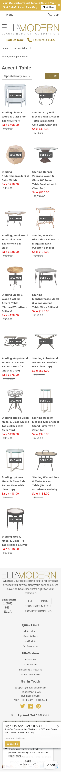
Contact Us (30, 664)
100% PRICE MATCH (38, 606)
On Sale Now (30, 646)
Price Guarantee (30, 674)
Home (5, 48)
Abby (28, 761)
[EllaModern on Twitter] (22, 707)
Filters (52, 76)
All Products (30, 631)
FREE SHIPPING (38, 601)
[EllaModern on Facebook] (30, 707)
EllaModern (9, 599)
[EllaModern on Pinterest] (38, 707)
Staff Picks (30, 641)
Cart (56, 14)
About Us (30, 659)
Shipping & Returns (30, 669)
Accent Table (20, 48)
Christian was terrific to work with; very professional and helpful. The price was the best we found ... (28, 752)
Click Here (48, 7)
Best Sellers (30, 636)
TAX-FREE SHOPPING (38, 611)
